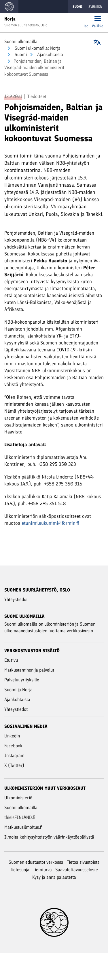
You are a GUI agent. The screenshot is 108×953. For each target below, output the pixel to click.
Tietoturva (42, 869)
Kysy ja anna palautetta (54, 877)
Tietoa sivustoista (83, 862)
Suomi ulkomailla (20, 41)
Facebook (13, 745)
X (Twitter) (14, 765)
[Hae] (85, 19)
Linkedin (12, 736)
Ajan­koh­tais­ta (49, 54)
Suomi (20, 54)
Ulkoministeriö (18, 797)
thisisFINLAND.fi (19, 817)
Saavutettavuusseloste (76, 869)
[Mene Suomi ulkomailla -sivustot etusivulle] (9, 6)
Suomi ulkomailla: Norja (37, 48)
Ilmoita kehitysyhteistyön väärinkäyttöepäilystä (49, 837)
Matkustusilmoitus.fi (23, 827)
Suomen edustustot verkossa (36, 862)
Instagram (14, 755)
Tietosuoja (19, 869)
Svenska (95, 7)
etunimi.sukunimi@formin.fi (50, 523)
